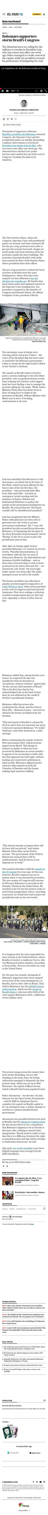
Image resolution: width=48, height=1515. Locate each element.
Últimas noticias (9, 1301)
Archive (5, 1422)
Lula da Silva (32, 1209)
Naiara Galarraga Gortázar (24, 110)
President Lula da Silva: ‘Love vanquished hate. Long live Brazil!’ (28, 1180)
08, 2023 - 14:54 (27, 113)
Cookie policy (37, 1497)
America (5, 1209)
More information (7, 1219)
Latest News (18, 27)
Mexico (5, 27)
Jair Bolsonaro (21, 1209)
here (32, 1224)
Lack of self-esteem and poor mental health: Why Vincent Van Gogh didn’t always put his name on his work (24, 1330)
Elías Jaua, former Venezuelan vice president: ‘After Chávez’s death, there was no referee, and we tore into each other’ (23, 1308)
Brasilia (12, 1209)
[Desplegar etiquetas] (44, 1208)
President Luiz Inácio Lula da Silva (19, 145)
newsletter (7, 1400)
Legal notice (10, 1497)
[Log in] (44, 14)
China (10, 27)
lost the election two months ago (20, 279)
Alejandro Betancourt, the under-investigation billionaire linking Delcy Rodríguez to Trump (23, 1360)
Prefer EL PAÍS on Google (13, 125)
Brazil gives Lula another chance (30, 1192)
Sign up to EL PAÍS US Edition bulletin (18, 1162)
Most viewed (7, 1342)
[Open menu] (4, 14)
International (11, 21)
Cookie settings (28, 1497)
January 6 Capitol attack (33, 1121)
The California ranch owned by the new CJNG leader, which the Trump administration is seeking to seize (24, 1348)
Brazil (4, 33)
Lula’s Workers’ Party (12, 586)
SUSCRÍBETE (37, 14)
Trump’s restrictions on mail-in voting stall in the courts (23, 1365)
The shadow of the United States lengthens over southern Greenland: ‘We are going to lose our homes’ (23, 1316)
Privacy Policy (19, 1497)
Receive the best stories (12, 1406)
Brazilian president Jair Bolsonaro (19, 134)
